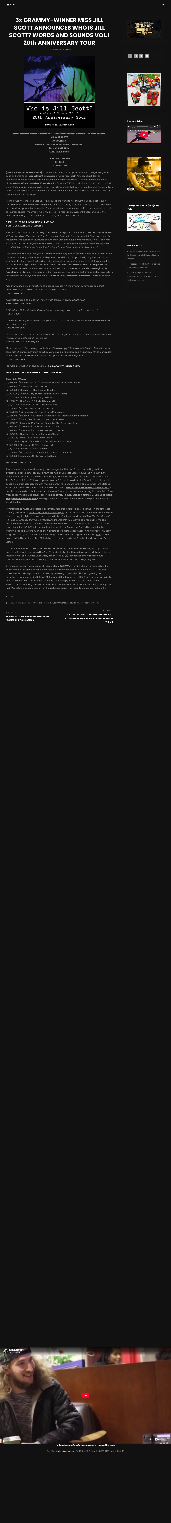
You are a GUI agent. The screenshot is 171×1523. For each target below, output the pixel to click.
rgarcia (68, 50)
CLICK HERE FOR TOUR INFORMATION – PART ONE (30, 222)
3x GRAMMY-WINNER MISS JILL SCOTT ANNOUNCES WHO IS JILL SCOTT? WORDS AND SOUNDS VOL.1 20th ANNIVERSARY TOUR (54, 603)
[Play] (128, 126)
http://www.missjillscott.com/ (64, 365)
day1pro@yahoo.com (65, 1451)
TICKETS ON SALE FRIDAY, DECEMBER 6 (24, 225)
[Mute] (155, 126)
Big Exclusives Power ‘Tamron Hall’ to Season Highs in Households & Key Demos (144, 255)
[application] (144, 134)
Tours (11, 596)
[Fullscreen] (158, 126)
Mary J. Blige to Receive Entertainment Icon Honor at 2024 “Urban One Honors (143, 276)
